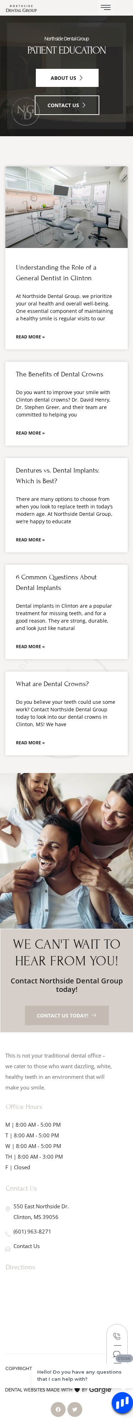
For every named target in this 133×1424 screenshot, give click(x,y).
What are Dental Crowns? (52, 684)
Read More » (30, 337)
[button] (105, 8)
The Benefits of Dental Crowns (59, 374)
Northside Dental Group (66, 38)
